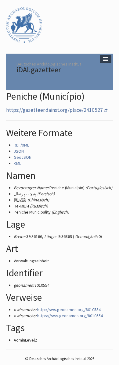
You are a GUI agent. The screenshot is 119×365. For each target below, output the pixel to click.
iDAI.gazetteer (38, 69)
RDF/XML (21, 145)
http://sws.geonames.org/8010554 (69, 309)
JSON (19, 151)
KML (17, 163)
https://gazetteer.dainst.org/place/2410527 (54, 110)
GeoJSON (22, 157)
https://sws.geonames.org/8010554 (70, 315)
